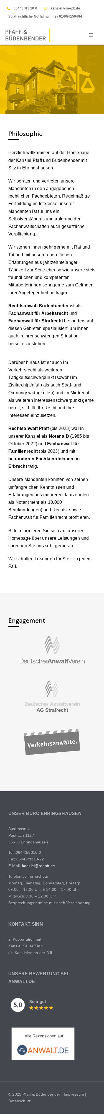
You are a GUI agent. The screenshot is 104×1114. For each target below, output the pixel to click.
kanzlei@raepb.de (65, 8)
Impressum (74, 1094)
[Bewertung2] (43, 1028)
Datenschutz (19, 1101)
